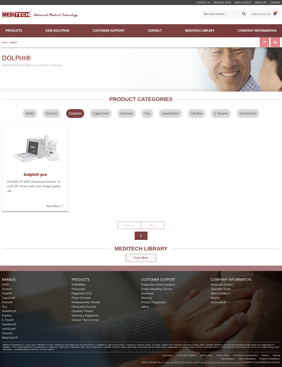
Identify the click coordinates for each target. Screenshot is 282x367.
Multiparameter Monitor (86, 302)
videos (145, 306)
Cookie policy (206, 355)
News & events (242, 2)
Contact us (203, 2)
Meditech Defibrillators (270, 359)
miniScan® (9, 328)
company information (231, 279)
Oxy (4, 306)
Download (147, 293)
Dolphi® (13, 42)
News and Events (222, 284)
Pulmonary (78, 289)
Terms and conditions (186, 355)
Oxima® (7, 302)
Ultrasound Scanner (84, 306)
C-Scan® (8, 319)
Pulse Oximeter (81, 297)
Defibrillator (79, 284)
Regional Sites (222, 2)
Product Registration (154, 302)
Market (215, 297)
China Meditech (227, 359)
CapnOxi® (8, 297)
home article (218, 302)
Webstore (261, 2)
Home (4, 42)
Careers (275, 2)
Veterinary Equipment (85, 315)
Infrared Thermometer (85, 319)
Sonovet (7, 333)
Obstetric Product (83, 311)
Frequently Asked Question (158, 284)
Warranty (146, 297)
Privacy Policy (222, 355)
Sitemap (276, 355)
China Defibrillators (247, 359)
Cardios (7, 315)
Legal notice (167, 355)
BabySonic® (10, 337)
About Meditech (220, 293)
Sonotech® (9, 324)
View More (141, 257)
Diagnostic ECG (82, 293)
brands (9, 279)
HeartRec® (9, 311)
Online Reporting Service (156, 289)
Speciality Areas (221, 289)
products (80, 279)
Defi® (5, 284)
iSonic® (7, 289)
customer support (158, 279)
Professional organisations (245, 355)
